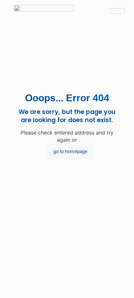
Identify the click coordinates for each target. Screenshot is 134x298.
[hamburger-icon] (117, 11)
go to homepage (70, 151)
